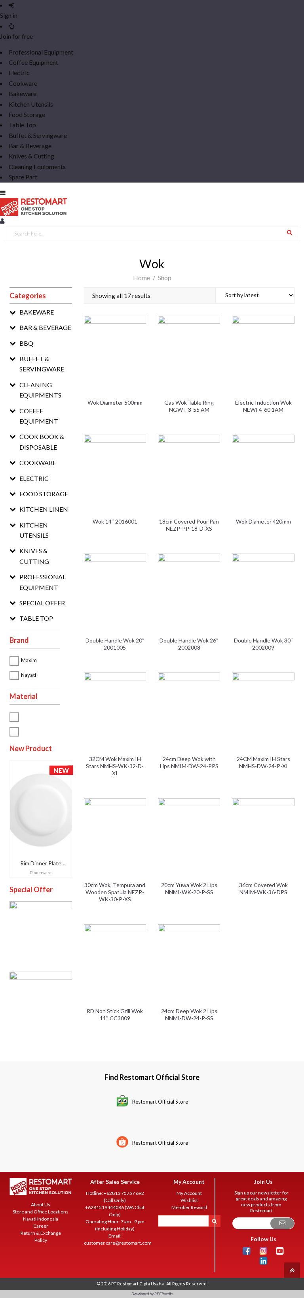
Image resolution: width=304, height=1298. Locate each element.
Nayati (28, 675)
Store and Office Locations (40, 1212)
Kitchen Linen (43, 509)
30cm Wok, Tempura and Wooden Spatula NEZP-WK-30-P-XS (114, 892)
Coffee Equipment (33, 62)
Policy (40, 1240)
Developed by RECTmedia (152, 1293)
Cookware (23, 83)
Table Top (22, 124)
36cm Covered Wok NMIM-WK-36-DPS (263, 888)
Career (40, 1226)
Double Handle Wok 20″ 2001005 (115, 644)
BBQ (26, 343)
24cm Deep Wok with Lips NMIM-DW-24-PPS (189, 762)
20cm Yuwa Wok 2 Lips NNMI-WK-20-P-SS (189, 888)
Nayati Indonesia (40, 1219)
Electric (19, 72)
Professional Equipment (41, 52)
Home (141, 277)
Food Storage (27, 114)
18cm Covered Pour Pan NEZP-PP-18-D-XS (189, 525)
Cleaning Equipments (37, 166)
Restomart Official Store (160, 1101)
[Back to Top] (291, 1269)
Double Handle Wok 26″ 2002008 (189, 644)
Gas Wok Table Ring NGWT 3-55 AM (189, 406)
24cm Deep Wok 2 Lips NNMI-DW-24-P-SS (189, 1014)
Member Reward (189, 1207)
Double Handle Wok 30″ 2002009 (263, 644)
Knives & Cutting (31, 156)
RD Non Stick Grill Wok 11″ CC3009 (115, 1014)
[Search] (289, 232)
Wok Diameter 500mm (114, 402)
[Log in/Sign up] (2, 220)
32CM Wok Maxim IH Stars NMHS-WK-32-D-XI (115, 765)
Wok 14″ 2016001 (115, 521)
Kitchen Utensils (31, 104)
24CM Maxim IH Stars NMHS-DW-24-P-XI (263, 762)
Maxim (29, 660)
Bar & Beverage (30, 145)
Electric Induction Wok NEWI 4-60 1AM (263, 406)
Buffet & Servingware (38, 135)
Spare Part (23, 177)
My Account (189, 1193)
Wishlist (189, 1200)
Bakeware (22, 93)
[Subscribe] (282, 1223)
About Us (40, 1205)
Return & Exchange (41, 1233)
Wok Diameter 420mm (263, 521)
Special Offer (42, 603)
